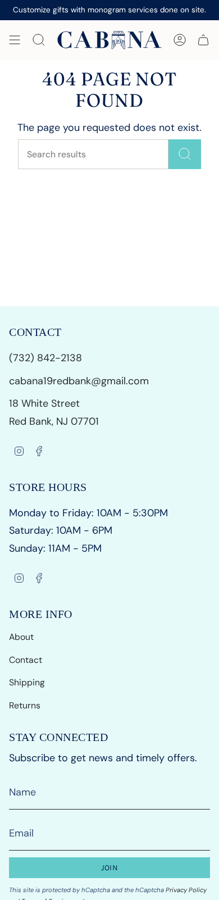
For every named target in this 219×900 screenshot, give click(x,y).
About (21, 637)
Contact (25, 660)
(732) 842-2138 (47, 358)
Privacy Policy (186, 890)
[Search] (184, 154)
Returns (24, 705)
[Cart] (203, 40)
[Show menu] (14, 40)
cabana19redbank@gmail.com (79, 381)
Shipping (27, 682)
